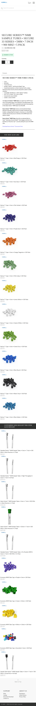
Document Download (8, 696)
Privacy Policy (22, 696)
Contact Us (6, 698)
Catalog (5, 695)
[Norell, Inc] (4, 2)
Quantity (4, 58)
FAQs (4, 693)
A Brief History (22, 695)
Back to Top (18, 681)
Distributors (22, 693)
